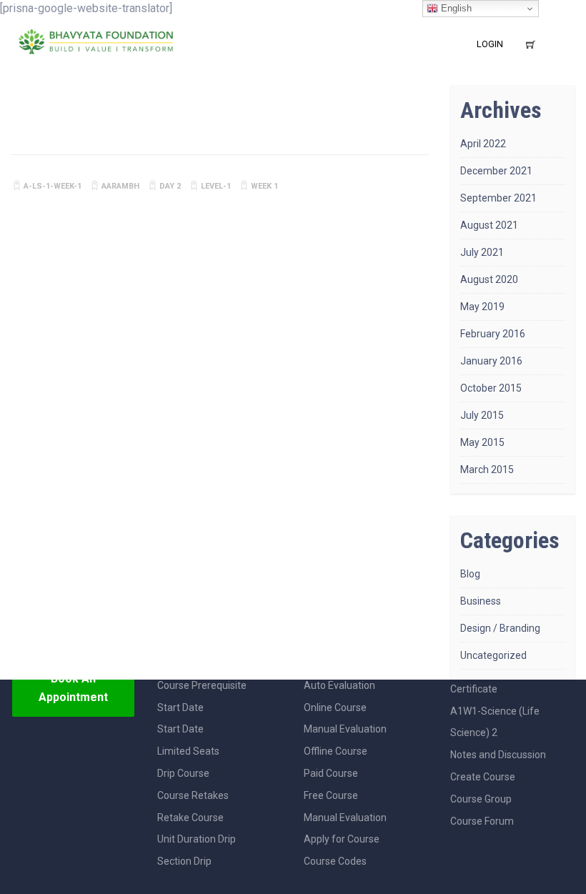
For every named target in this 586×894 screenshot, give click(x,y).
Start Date (180, 707)
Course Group (481, 799)
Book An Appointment (73, 688)
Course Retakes (193, 795)
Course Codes (335, 861)
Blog (470, 574)
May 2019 (482, 306)
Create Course (482, 777)
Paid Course (331, 773)
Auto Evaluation (339, 685)
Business (480, 601)
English (455, 8)
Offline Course (335, 751)
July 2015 (482, 415)
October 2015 (491, 388)
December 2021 (496, 171)
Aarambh (120, 186)
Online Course (335, 707)
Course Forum (482, 821)
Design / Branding (500, 628)
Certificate (473, 689)
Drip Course (183, 773)
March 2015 (487, 469)
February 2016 (492, 333)
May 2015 (482, 442)
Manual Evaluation (345, 729)
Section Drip (184, 861)
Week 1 (264, 186)
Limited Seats (188, 751)
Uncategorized (493, 655)
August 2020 (489, 279)
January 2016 (491, 361)
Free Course (331, 795)
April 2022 (483, 143)
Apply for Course (341, 839)
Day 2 (170, 186)
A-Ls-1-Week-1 (52, 186)
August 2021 (489, 225)
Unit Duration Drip (196, 839)
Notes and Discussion (498, 754)
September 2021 (498, 198)
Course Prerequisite (202, 685)
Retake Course (190, 817)
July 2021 (482, 252)
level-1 (216, 186)
